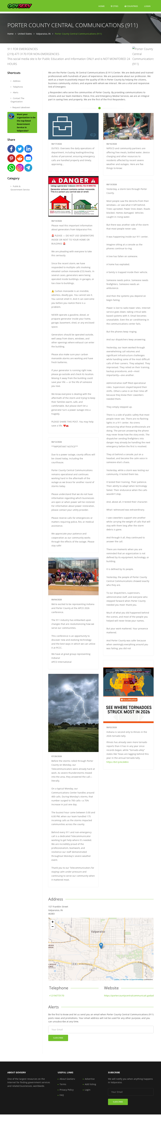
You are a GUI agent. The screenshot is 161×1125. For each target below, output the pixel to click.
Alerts (15, 92)
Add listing (90, 1084)
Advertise (90, 1078)
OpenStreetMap (137, 979)
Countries (132, 6)
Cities (115, 6)
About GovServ (67, 1078)
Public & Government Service (20, 188)
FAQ (62, 1095)
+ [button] (53, 922)
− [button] (53, 927)
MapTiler (125, 979)
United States (25, 33)
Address (16, 81)
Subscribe (58, 1038)
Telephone (17, 86)
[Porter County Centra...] (101, 946)
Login (147, 6)
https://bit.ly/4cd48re (117, 761)
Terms (63, 1084)
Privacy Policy (67, 1089)
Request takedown (21, 107)
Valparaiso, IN (43, 33)
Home (101, 6)
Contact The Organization (17, 100)
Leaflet (116, 979)
